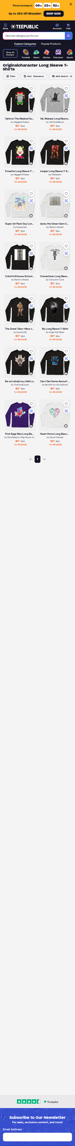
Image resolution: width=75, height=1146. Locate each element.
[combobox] (34, 35)
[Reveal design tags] (31, 111)
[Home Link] (24, 26)
